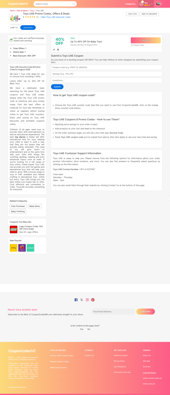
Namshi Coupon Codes (59, 361)
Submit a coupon (121, 355)
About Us (146, 355)
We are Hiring (119, 361)
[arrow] (168, 197)
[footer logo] (23, 351)
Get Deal (146, 40)
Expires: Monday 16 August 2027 (83, 45)
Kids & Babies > (23, 10)
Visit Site (132, 14)
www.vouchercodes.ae (152, 378)
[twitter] (82, 300)
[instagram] (87, 300)
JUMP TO (14, 27)
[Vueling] (13, 248)
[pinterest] (93, 300)
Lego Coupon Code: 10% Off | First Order (31, 229)
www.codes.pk (149, 384)
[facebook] (76, 300)
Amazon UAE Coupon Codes (61, 355)
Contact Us (89, 355)
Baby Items (34, 206)
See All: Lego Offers (28, 232)
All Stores (147, 367)
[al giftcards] (30, 248)
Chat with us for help (122, 372)
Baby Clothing (18, 211)
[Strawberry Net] (22, 248)
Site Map (146, 361)
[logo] (18, 3)
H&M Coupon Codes (58, 367)
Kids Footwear (18, 206)
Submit (57, 86)
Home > (13, 10)
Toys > (32, 10)
